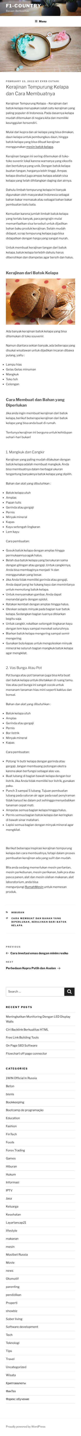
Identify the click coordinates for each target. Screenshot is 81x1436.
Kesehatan (13, 1214)
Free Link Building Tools (22, 1037)
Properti (11, 1303)
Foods (10, 1142)
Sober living (14, 1319)
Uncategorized (16, 1367)
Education (13, 1118)
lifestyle (11, 1230)
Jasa (9, 1198)
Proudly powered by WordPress (25, 1426)
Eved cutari (49, 81)
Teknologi (12, 1343)
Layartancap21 (16, 1222)
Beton (10, 1086)
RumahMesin (34, 887)
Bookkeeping (15, 1102)
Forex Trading (15, 1150)
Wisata (11, 1375)
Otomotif (12, 1279)
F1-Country (23, 6)
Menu (42, 21)
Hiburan (18, 912)
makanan (12, 1238)
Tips (9, 1351)
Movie (10, 1262)
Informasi (12, 1182)
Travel (10, 1359)
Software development (22, 1327)
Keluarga (12, 1206)
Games (11, 1158)
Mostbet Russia (17, 1254)
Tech (9, 1335)
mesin (10, 1247)
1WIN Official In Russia (21, 1078)
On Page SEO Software (21, 1045)
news (9, 1270)
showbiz (11, 1311)
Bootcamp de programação (24, 1110)
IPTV (9, 1190)
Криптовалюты (16, 1383)
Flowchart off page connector (26, 1053)
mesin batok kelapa (39, 147)
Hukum (11, 1174)
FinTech (11, 1134)
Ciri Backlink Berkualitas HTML (27, 1029)
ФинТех (11, 1391)
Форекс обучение (17, 1399)
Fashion (11, 1126)
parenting (12, 1287)
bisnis (10, 1094)
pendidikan (13, 1295)
